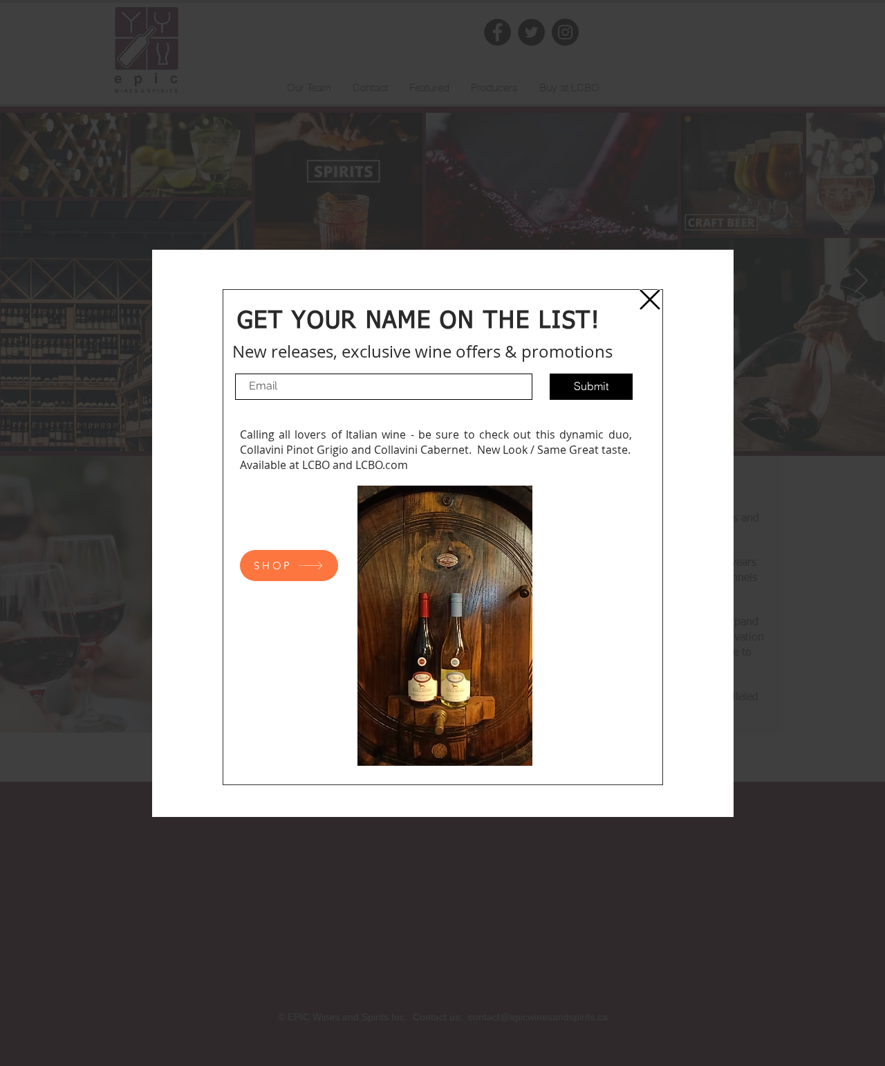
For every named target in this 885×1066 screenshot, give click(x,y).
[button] (650, 299)
